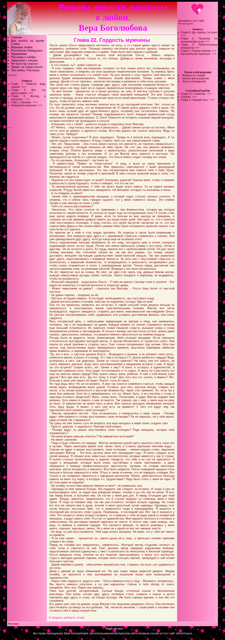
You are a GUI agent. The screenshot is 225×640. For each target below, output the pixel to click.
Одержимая (19, 53)
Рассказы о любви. (23, 57)
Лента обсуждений (194, 81)
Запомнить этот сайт (191, 20)
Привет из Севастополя (26, 67)
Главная (16, 37)
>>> (183, 35)
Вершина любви (21, 47)
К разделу (56, 617)
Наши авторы (114, 628)
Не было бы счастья (24, 63)
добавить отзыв (74, 617)
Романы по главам (193, 75)
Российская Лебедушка (26, 50)
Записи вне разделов (195, 78)
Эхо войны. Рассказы (25, 70)
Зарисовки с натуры (24, 60)
